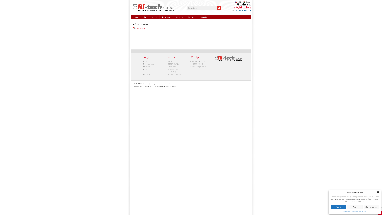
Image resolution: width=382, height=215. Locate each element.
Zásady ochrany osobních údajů (358, 211)
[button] (378, 192)
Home (136, 17)
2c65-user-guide (141, 28)
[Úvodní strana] (152, 8)
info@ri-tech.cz (242, 7)
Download (166, 17)
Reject (355, 207)
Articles (191, 17)
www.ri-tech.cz (176, 74)
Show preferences (371, 207)
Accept (338, 207)
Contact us (203, 17)
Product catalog (150, 17)
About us (179, 17)
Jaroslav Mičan (160, 86)
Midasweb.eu (147, 86)
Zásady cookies (346, 211)
